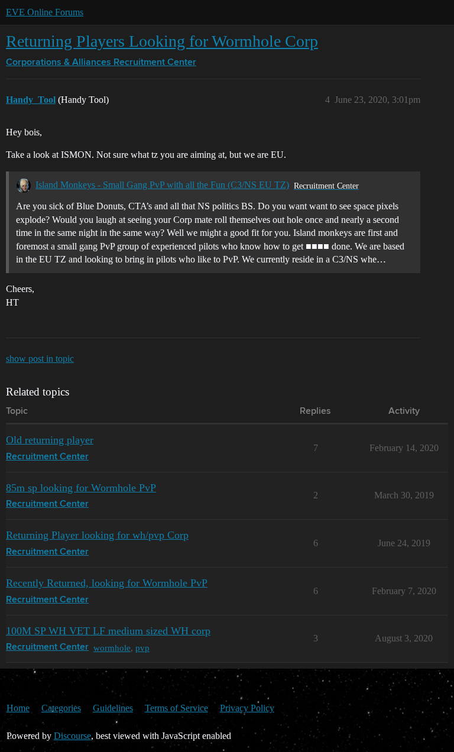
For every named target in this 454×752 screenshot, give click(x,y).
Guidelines (113, 708)
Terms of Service (176, 708)
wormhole (112, 648)
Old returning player (49, 440)
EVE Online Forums (44, 12)
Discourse (72, 736)
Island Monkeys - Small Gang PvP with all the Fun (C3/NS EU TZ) (162, 185)
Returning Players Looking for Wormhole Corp (162, 41)
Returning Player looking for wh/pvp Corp (97, 535)
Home (18, 708)
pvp (142, 648)
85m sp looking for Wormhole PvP (81, 488)
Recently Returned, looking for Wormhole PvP (106, 583)
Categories (61, 708)
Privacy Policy (247, 708)
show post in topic (40, 359)
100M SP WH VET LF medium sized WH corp (108, 631)
